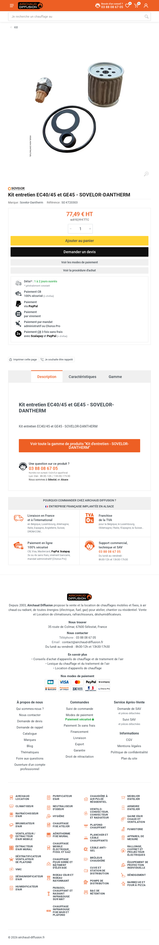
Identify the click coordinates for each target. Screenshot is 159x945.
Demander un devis (80, 252)
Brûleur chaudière (97, 859)
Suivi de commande (79, 709)
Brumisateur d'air (25, 825)
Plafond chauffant (98, 826)
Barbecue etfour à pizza (136, 884)
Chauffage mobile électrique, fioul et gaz (62, 848)
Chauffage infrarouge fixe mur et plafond (61, 910)
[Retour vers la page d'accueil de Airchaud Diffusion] (30, 5)
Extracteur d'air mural (24, 848)
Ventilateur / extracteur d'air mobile (25, 836)
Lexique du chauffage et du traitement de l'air (78, 664)
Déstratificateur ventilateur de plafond (27, 859)
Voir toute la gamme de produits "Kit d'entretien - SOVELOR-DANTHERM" (79, 446)
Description (46, 376)
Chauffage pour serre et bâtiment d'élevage (63, 863)
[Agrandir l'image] (146, 174)
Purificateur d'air (62, 798)
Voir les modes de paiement (79, 262)
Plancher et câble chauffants (99, 837)
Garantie (79, 750)
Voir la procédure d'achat (79, 270)
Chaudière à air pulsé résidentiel (99, 799)
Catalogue (30, 734)
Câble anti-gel (98, 849)
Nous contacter (30, 715)
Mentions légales (129, 746)
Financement (79, 732)
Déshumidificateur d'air (27, 878)
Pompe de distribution (99, 882)
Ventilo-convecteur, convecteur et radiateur (99, 813)
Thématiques (30, 752)
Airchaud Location (22, 798)
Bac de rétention (97, 892)
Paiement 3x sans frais (79, 725)
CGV (129, 740)
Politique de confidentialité (129, 752)
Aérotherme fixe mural (61, 835)
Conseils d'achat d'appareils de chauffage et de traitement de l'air (78, 659)
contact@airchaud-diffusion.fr (82, 642)
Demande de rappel (30, 727)
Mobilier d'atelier (133, 798)
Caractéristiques (82, 376)
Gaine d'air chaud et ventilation (136, 819)
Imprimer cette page (25, 359)
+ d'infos (48, 296)
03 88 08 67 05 (43, 468)
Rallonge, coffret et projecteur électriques (136, 850)
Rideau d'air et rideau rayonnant (63, 877)
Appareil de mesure (135, 838)
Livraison (79, 738)
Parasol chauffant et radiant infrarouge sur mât (63, 893)
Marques (30, 740)
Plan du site (129, 758)
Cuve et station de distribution (99, 870)
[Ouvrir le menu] (12, 5)
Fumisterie (135, 829)
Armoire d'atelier (133, 808)
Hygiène (58, 816)
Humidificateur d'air (27, 888)
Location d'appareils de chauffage (78, 668)
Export (79, 744)
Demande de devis (29, 721)
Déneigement (136, 874)
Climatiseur (24, 806)
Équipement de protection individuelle (137, 865)
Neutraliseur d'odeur (63, 808)
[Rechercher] (146, 16)
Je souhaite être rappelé (59, 359)
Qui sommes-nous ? (30, 709)
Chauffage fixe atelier (61, 825)
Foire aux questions (29, 758)
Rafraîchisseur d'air (27, 815)
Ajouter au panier (79, 240)
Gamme (115, 376)
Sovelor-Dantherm (31, 202)
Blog (30, 746)
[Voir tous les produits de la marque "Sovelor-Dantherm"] (16, 188)
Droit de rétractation (80, 756)
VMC (19, 869)
